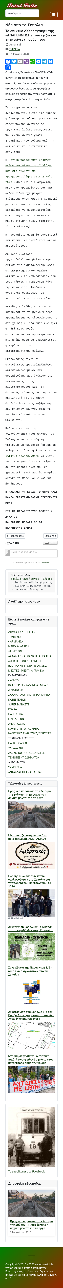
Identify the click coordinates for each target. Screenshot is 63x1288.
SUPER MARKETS (18, 704)
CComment (44, 562)
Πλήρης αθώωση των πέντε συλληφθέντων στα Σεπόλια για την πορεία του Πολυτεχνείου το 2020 (29, 881)
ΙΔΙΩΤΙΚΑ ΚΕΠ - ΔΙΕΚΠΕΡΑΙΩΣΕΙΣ (27, 665)
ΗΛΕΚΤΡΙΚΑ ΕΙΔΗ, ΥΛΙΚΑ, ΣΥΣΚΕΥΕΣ (29, 733)
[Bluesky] (50, 61)
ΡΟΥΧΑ (12, 709)
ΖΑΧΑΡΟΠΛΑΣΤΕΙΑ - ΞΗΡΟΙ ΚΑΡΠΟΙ (29, 694)
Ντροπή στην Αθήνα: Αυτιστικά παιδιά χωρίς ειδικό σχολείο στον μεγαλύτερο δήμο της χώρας (30, 1059)
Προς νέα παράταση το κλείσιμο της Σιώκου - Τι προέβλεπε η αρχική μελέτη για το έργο (29, 794)
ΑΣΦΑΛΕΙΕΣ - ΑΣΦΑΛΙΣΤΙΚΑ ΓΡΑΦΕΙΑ (29, 656)
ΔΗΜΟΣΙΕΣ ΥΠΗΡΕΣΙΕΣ (22, 632)
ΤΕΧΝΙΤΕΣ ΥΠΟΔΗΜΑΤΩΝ (23, 757)
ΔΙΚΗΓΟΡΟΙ (15, 651)
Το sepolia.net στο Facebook (26, 1171)
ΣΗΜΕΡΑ (14, 49)
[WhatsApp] (32, 61)
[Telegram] (44, 61)
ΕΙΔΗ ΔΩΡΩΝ (16, 719)
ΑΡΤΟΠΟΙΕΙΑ (15, 690)
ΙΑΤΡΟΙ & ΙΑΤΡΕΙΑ (18, 646)
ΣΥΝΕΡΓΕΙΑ (15, 767)
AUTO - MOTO (16, 762)
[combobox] (22, 13)
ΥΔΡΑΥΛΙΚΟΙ (15, 748)
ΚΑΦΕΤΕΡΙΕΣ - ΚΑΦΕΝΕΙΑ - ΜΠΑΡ (28, 685)
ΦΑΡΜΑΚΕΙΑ (15, 641)
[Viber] (26, 61)
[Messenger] (38, 61)
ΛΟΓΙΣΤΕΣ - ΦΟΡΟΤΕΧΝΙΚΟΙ (24, 661)
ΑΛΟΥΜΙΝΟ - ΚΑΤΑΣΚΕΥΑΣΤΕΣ (26, 752)
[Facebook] (8, 61)
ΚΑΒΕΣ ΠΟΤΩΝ (17, 699)
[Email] (20, 61)
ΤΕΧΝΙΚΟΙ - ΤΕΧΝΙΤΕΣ (21, 738)
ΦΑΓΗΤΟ (13, 680)
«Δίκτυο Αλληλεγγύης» (22, 456)
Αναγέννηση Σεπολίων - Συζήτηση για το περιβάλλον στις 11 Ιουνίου (30, 928)
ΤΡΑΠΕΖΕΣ (14, 636)
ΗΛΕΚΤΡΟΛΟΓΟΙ (18, 743)
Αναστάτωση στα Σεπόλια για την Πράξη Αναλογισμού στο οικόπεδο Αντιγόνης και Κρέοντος (31, 1015)
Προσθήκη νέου (50, 543)
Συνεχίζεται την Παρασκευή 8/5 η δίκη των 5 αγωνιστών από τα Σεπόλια (30, 971)
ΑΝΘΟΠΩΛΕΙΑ (16, 723)
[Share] (8, 66)
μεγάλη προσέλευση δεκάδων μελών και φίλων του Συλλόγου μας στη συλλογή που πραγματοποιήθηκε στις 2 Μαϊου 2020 (29, 171)
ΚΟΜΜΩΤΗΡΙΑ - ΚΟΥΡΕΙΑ (23, 728)
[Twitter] (14, 61)
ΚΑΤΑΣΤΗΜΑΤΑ (17, 675)
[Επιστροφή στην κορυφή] (57, 1282)
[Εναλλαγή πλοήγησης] (54, 14)
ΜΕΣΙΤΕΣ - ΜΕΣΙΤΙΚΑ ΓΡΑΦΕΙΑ (26, 670)
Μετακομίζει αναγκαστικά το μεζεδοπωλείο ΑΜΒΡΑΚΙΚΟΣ (27, 837)
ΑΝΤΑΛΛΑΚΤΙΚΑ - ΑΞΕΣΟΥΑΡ (25, 772)
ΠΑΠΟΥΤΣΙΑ (15, 714)
